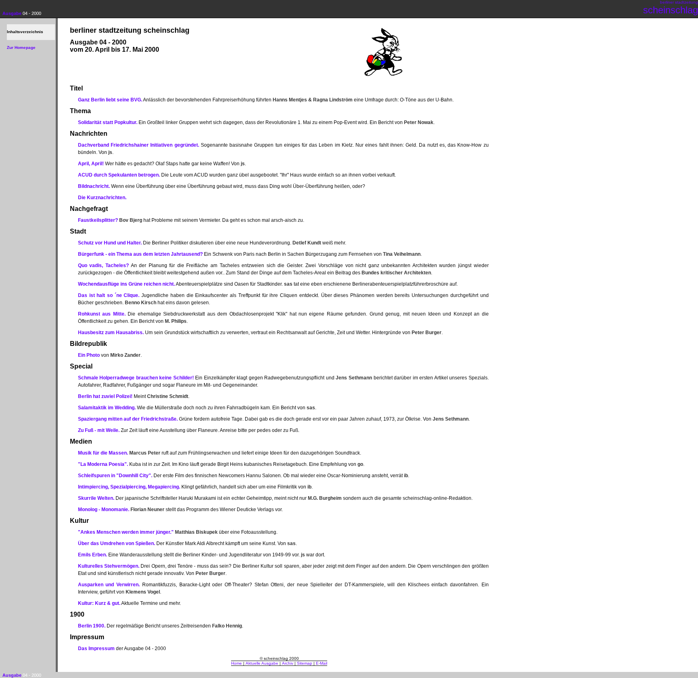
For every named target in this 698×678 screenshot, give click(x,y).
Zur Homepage (21, 47)
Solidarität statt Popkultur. (107, 122)
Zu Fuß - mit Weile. (99, 430)
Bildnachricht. (94, 186)
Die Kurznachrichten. (102, 197)
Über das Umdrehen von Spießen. (116, 543)
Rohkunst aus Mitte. (102, 314)
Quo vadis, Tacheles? (103, 265)
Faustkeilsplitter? (98, 220)
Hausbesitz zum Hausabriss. (111, 332)
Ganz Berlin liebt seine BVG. (110, 100)
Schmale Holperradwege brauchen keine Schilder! (136, 378)
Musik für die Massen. (103, 453)
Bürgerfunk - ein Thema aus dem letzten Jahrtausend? (140, 254)
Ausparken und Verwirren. (109, 584)
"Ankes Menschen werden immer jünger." (126, 532)
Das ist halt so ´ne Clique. (109, 295)
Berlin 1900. (91, 626)
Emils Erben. (92, 555)
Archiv (287, 663)
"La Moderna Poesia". (103, 464)
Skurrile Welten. (96, 498)
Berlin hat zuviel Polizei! (105, 396)
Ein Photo (89, 355)
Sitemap (304, 663)
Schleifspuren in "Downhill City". (115, 475)
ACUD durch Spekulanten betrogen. (119, 175)
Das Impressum (96, 648)
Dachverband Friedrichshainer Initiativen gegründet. (138, 145)
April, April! (91, 163)
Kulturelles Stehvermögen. (108, 566)
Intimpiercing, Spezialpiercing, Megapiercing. (129, 487)
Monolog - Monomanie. (103, 509)
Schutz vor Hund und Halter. (110, 243)
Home (236, 663)
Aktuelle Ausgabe (262, 663)
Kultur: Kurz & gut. (99, 603)
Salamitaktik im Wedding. (107, 408)
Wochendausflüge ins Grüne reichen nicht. (126, 284)
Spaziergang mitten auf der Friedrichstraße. (128, 419)
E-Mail (321, 663)
